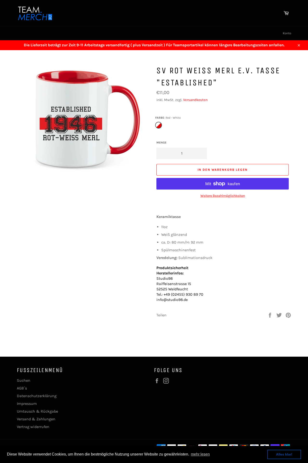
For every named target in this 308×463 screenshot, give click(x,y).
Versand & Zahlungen (36, 419)
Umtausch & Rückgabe (37, 411)
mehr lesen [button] (200, 454)
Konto (287, 33)
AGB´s (22, 388)
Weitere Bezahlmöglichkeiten (222, 196)
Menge (161, 142)
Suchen (23, 380)
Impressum (27, 403)
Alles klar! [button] (284, 454)
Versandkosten (195, 100)
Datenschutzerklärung (37, 396)
